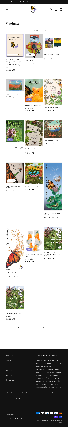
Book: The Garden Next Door (32, 186)
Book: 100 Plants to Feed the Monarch (51, 55)
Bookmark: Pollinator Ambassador (11, 273)
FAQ (7, 365)
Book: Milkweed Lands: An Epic (52, 107)
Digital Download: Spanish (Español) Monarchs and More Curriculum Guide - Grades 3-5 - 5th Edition (14, 314)
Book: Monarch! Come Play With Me (13, 186)
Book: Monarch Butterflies (51, 140)
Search (8, 360)
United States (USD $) (15, 418)
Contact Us (10, 380)
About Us (9, 375)
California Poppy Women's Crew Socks (33, 255)
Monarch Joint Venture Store (48, 420)
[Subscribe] (52, 398)
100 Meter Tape (29, 60)
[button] (6, 9)
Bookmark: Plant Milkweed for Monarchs (52, 213)
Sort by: (29, 30)
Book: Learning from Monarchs (33, 105)
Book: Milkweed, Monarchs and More (33, 149)
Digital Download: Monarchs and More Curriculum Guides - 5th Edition (52, 254)
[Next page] (49, 327)
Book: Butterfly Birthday (12, 94)
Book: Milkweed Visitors (12, 145)
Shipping (9, 370)
